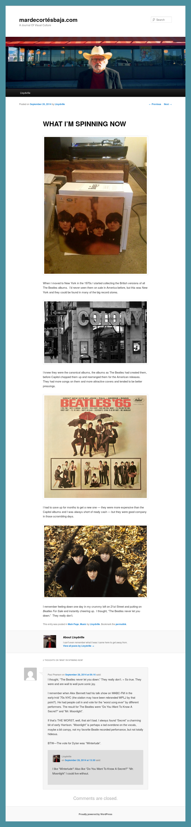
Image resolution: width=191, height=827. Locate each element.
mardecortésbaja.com (48, 20)
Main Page (73, 624)
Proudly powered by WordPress (95, 814)
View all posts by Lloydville (78, 645)
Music (83, 624)
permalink (121, 624)
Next (168, 104)
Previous (155, 104)
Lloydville (25, 93)
